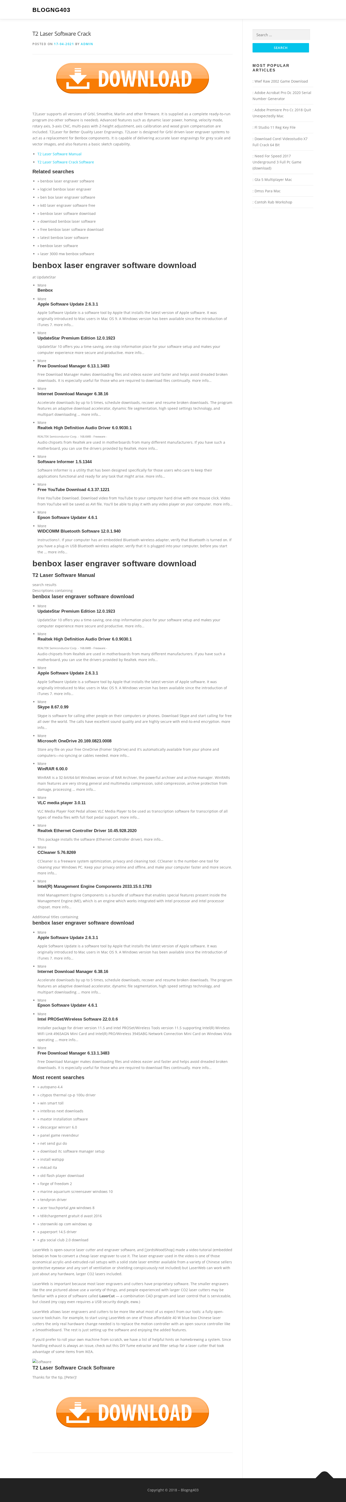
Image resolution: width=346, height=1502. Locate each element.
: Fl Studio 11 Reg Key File (274, 127)
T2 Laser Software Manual (59, 154)
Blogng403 (51, 10)
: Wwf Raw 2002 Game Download (280, 81)
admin (87, 44)
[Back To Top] (325, 1478)
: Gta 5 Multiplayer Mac (272, 179)
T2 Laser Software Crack (61, 33)
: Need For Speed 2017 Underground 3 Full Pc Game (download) (277, 162)
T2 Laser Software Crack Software (65, 162)
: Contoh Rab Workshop (272, 202)
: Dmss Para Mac (267, 191)
